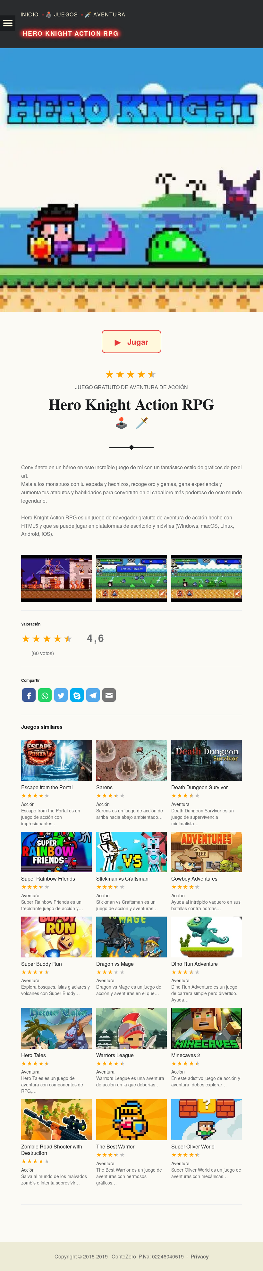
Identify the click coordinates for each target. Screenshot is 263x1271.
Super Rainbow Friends (48, 878)
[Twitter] (61, 695)
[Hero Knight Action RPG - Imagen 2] (131, 578)
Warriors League (115, 1055)
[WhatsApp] (45, 695)
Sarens (104, 787)
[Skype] (77, 695)
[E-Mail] (109, 695)
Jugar (131, 341)
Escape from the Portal (47, 787)
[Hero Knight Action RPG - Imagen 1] (56, 578)
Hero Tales (33, 1055)
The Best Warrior (115, 1146)
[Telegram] (93, 695)
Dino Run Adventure (194, 963)
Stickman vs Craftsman (122, 878)
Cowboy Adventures (194, 878)
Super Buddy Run (41, 963)
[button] (7, 23)
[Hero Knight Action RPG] (131, 180)
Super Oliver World (193, 1146)
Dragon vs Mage (115, 963)
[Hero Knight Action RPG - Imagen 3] (206, 578)
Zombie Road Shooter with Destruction (51, 1150)
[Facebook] (29, 695)
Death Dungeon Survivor (199, 787)
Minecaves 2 (185, 1055)
